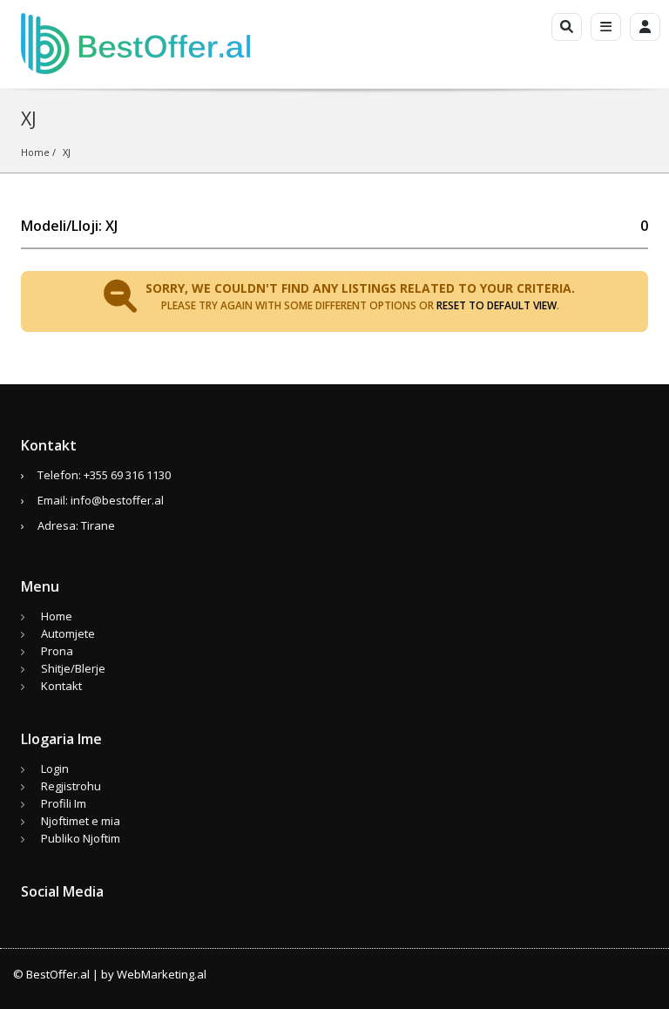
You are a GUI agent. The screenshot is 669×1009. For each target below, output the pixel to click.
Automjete (68, 633)
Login (55, 768)
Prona (57, 651)
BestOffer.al (58, 974)
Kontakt (61, 686)
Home (35, 152)
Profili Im (63, 803)
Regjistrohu (71, 786)
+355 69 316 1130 (127, 475)
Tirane (98, 525)
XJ (67, 152)
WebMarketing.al (161, 974)
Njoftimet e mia (80, 821)
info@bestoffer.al (117, 500)
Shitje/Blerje (73, 668)
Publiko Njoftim (80, 838)
